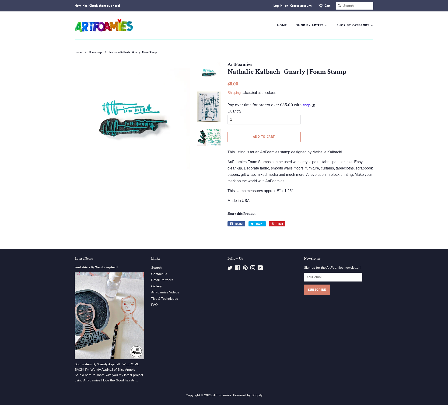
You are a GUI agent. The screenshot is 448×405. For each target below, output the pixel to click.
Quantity (234, 111)
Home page (95, 52)
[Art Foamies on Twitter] (230, 269)
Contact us (159, 274)
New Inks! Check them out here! (97, 6)
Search (156, 267)
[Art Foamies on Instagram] (252, 269)
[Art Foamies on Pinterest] (245, 269)
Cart (327, 6)
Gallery (156, 286)
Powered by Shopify (247, 395)
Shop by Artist (310, 25)
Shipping (234, 93)
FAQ (154, 304)
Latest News (84, 258)
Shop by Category (354, 25)
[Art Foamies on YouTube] (260, 269)
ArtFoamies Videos (165, 292)
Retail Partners (162, 280)
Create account (301, 6)
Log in (278, 6)
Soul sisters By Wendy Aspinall (96, 267)
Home (282, 25)
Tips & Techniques (164, 298)
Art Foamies (222, 395)
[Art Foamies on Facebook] (237, 269)
